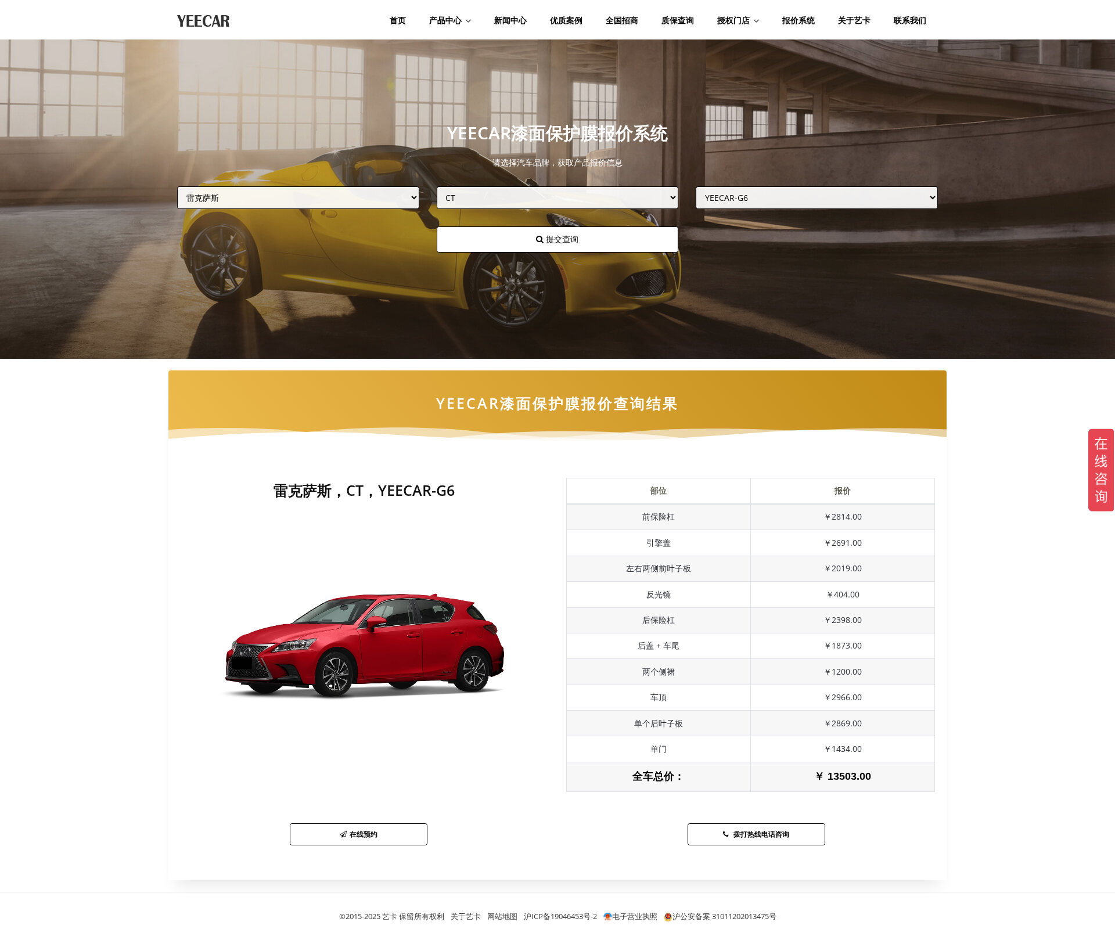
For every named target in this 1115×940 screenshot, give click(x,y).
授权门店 (733, 20)
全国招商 (622, 20)
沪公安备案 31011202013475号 (724, 916)
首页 (398, 20)
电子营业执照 (634, 916)
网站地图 (502, 916)
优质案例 (566, 20)
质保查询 (677, 20)
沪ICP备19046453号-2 (560, 916)
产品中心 (445, 20)
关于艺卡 (854, 20)
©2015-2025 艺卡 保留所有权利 (391, 916)
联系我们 (910, 20)
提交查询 (561, 238)
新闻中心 (510, 20)
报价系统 (798, 20)
